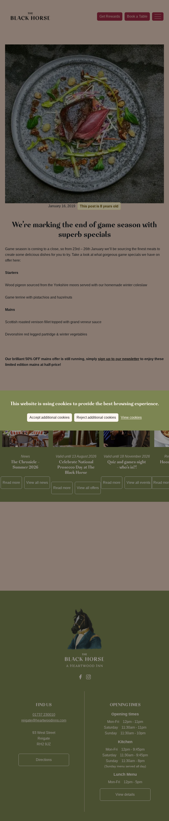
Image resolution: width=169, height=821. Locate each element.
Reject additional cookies (96, 417)
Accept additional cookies (49, 417)
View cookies (131, 417)
